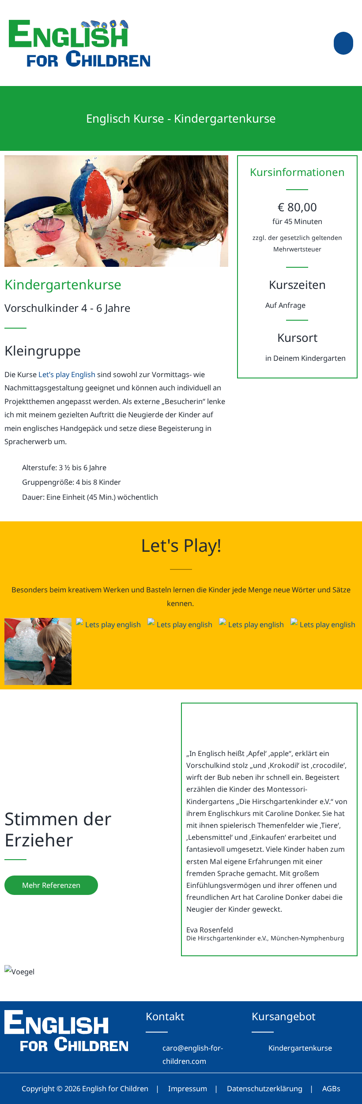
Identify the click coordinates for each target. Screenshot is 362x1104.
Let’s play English (66, 374)
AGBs (331, 1088)
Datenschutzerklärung (264, 1088)
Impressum (187, 1088)
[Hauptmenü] (343, 43)
